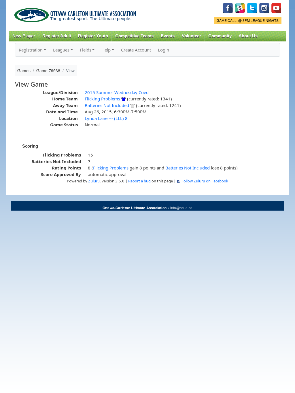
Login (163, 50)
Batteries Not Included (107, 105)
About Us (248, 36)
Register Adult (56, 36)
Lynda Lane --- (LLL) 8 (106, 118)
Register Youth (93, 36)
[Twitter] (252, 7)
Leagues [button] (61, 50)
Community (220, 36)
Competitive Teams (134, 36)
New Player (23, 36)
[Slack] (240, 7)
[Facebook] (228, 7)
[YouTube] (276, 7)
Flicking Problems (102, 99)
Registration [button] (31, 50)
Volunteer (191, 36)
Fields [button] (85, 50)
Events (168, 36)
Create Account (136, 50)
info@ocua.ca (181, 207)
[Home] (76, 13)
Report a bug (139, 181)
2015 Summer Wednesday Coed (117, 92)
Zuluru (94, 181)
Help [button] (106, 50)
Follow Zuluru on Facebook (204, 181)
